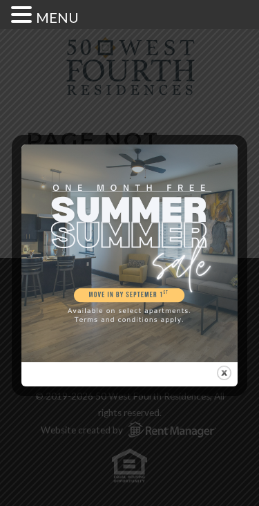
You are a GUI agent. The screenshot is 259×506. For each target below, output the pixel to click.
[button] (23, 14)
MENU (57, 17)
